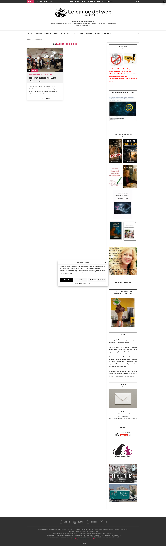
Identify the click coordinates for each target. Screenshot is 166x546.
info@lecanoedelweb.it (123, 414)
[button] (105, 263)
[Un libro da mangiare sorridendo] (45, 60)
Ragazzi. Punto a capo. (45, 1)
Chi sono (77, 1)
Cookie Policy (78, 283)
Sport (81, 33)
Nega (80, 280)
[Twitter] (134, 1)
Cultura (38, 33)
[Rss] (138, 1)
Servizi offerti (106, 33)
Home (71, 1)
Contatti (83, 1)
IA (61, 33)
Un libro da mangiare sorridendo (42, 78)
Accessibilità (91, 1)
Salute (76, 33)
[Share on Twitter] (44, 98)
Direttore (97, 33)
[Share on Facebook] (42, 98)
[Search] (138, 33)
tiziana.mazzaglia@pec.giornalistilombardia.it (123, 418)
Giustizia (56, 33)
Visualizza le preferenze (97, 280)
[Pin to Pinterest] (47, 98)
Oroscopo (89, 33)
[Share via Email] (49, 98)
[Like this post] (40, 98)
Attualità (29, 33)
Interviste (67, 33)
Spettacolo (47, 33)
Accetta (66, 280)
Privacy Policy (86, 283)
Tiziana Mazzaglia (35, 81)
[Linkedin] (136, 1)
